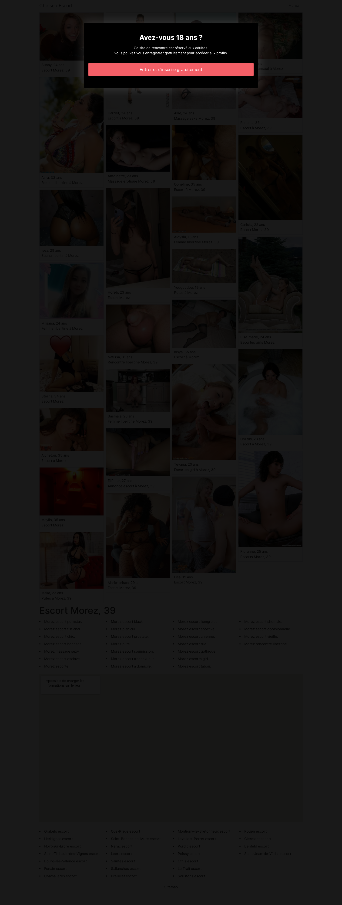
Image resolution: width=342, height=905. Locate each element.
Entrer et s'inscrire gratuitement (171, 69)
